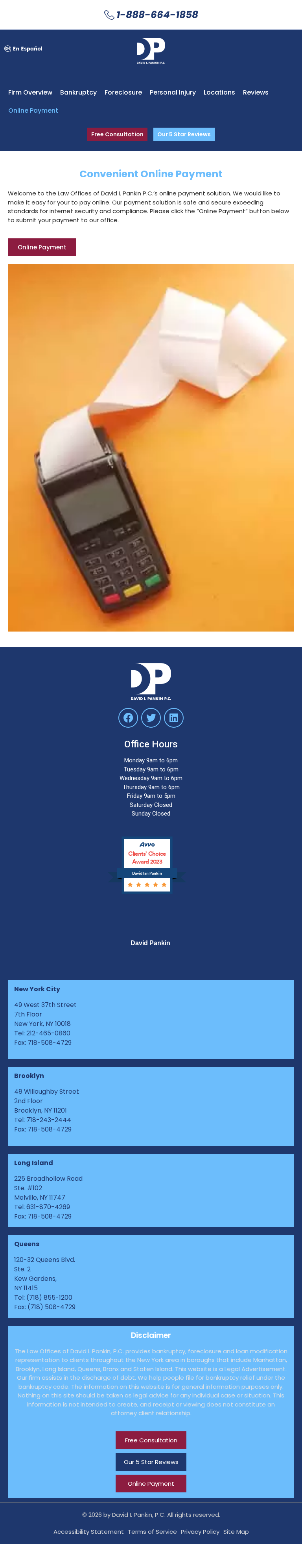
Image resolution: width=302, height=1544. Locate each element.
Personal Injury (173, 92)
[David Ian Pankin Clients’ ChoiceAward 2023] (151, 892)
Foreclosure (123, 92)
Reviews (256, 92)
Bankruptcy (78, 92)
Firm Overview (30, 92)
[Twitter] (151, 718)
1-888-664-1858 (157, 15)
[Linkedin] (174, 718)
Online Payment (33, 110)
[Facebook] (128, 718)
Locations (219, 92)
